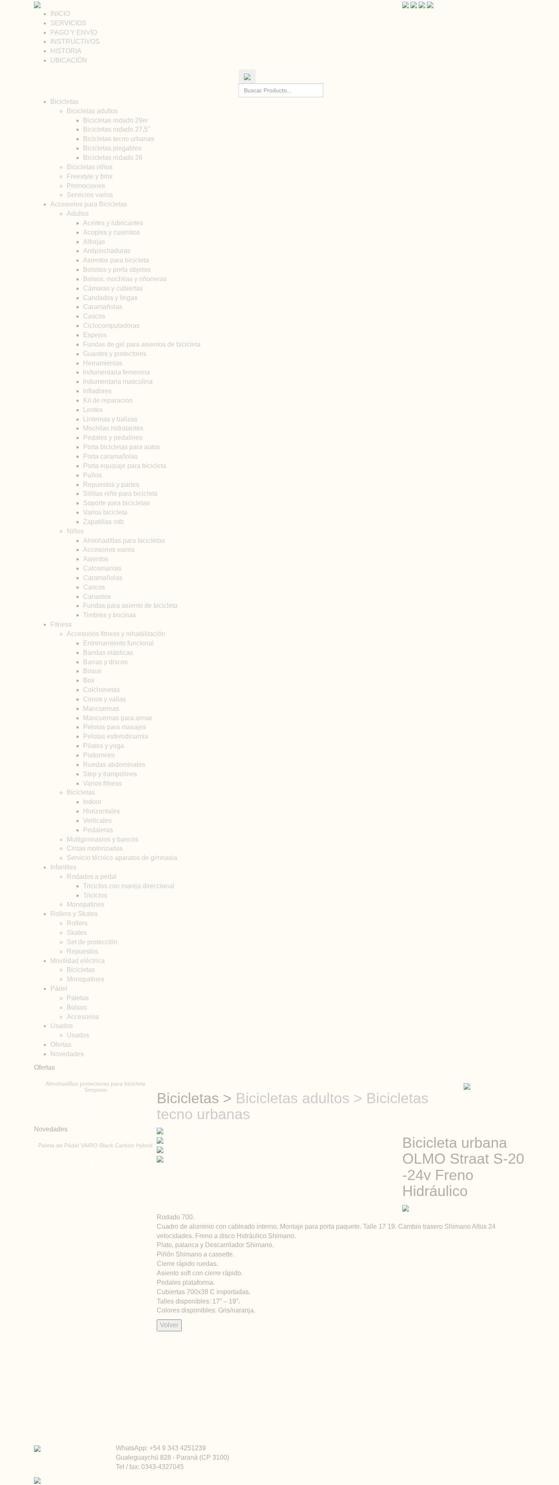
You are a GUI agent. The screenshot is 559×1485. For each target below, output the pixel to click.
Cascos (94, 316)
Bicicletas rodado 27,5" (116, 129)
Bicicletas (64, 101)
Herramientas (102, 363)
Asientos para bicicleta (116, 260)
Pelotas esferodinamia (115, 736)
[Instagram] (413, 4)
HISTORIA (65, 50)
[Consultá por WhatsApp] (405, 1207)
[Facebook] (422, 4)
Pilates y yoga (103, 745)
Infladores (97, 390)
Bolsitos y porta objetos (117, 269)
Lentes (93, 409)
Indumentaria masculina (118, 381)
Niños (75, 531)
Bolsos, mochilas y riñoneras (125, 278)
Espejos (95, 334)
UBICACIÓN (68, 60)
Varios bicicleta (105, 512)
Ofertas (60, 1044)
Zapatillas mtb (103, 521)
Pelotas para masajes (114, 726)
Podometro (99, 755)
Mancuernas (101, 708)
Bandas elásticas (108, 652)
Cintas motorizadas (95, 848)
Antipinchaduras (107, 250)
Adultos (78, 213)
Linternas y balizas (110, 419)
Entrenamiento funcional (118, 643)
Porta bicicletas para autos (121, 446)
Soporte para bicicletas (116, 502)
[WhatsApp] (430, 4)
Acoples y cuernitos (111, 232)
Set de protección (92, 941)
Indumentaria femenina (116, 372)
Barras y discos (105, 662)
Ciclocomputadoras (111, 325)
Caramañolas (102, 306)
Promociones (86, 185)
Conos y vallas (104, 699)
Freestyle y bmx (90, 176)
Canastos (97, 596)
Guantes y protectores (115, 353)
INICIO (60, 13)
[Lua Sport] (37, 4)
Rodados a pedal (92, 876)
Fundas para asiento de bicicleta (130, 605)
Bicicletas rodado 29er (115, 120)
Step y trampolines (110, 773)
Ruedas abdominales (114, 764)
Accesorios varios (109, 549)
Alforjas (94, 241)
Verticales (97, 820)
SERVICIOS (68, 23)
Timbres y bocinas (109, 614)
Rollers (77, 923)
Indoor (92, 801)
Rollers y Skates (74, 913)
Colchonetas (101, 689)
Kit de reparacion (108, 400)
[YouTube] (405, 4)
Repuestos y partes (111, 484)
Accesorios (83, 1016)
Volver (169, 1324)
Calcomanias (102, 568)
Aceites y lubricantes (113, 223)
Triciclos (95, 895)
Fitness (61, 624)
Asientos (95, 558)
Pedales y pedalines (112, 437)
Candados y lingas (110, 297)
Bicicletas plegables (112, 148)
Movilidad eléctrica (77, 960)
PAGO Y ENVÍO (73, 32)
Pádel (59, 988)
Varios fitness (102, 783)
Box (89, 680)
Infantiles (63, 867)
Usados (61, 1025)
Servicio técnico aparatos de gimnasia (122, 857)
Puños (92, 475)
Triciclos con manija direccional (128, 885)
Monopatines (85, 904)
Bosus (92, 670)
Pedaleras (98, 829)
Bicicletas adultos (92, 111)
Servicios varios (90, 194)
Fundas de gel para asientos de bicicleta (142, 344)
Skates (77, 932)
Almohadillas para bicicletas (124, 540)
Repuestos (82, 951)
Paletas (78, 997)
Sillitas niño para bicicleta (120, 493)
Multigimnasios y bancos (102, 839)
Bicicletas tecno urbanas (118, 138)
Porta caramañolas (110, 456)
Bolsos (77, 1007)
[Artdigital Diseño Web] (37, 1480)
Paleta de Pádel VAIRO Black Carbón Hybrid (95, 1145)
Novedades (67, 1053)
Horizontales (101, 811)
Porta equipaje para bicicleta (124, 465)
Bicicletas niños (90, 167)
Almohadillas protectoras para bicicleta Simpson (95, 1086)
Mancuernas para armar (117, 718)
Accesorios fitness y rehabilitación (116, 633)
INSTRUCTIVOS (75, 41)
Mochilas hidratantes (113, 428)
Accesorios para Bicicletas (88, 204)
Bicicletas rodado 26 (112, 157)
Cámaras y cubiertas (113, 288)
